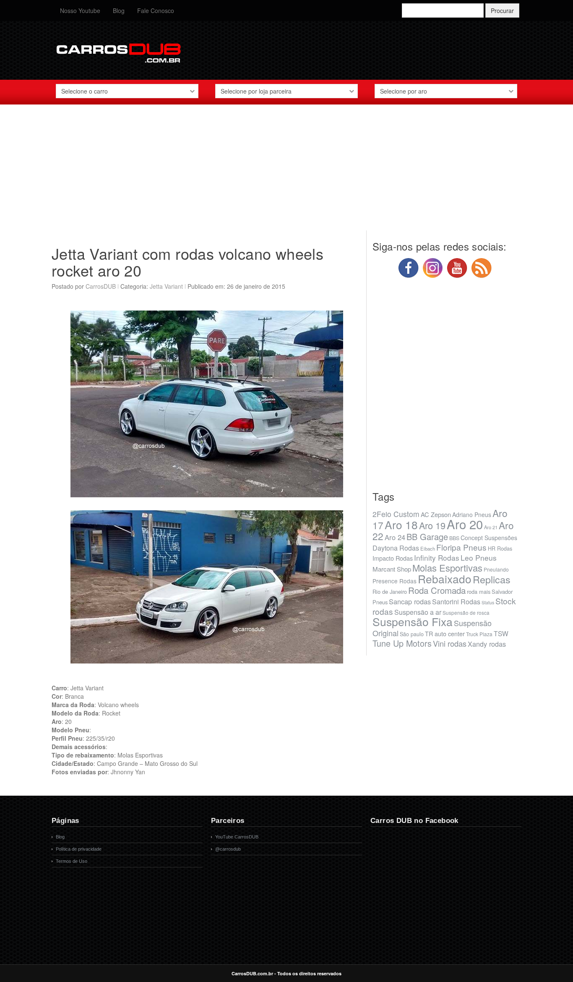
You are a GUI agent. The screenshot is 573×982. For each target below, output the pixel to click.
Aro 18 (401, 524)
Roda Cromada (437, 590)
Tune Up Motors (402, 643)
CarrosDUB (101, 286)
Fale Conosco (155, 10)
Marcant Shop (391, 568)
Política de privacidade (79, 848)
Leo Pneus (479, 557)
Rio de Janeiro (389, 591)
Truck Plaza (479, 633)
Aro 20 (465, 524)
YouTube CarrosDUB (236, 836)
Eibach (427, 548)
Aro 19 (432, 525)
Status (488, 602)
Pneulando (496, 569)
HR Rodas (500, 548)
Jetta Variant (166, 286)
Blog (119, 10)
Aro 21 (490, 527)
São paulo (412, 634)
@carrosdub (228, 848)
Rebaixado (444, 578)
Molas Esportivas (447, 567)
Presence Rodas (394, 581)
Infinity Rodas (436, 557)
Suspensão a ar (417, 612)
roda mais (478, 591)
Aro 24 (395, 537)
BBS (454, 538)
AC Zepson (436, 514)
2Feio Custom (395, 514)
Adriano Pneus (471, 514)
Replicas (491, 579)
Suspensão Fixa (412, 621)
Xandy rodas (487, 644)
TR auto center (445, 633)
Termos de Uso (71, 861)
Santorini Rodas (456, 601)
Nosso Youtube (80, 10)
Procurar (502, 10)
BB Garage (427, 536)
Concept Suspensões (489, 537)
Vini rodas (449, 643)
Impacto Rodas (392, 558)
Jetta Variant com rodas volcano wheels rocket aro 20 (187, 262)
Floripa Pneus (461, 547)
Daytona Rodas (395, 548)
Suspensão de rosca (466, 612)
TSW (501, 633)
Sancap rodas (410, 601)
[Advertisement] (286, 171)
